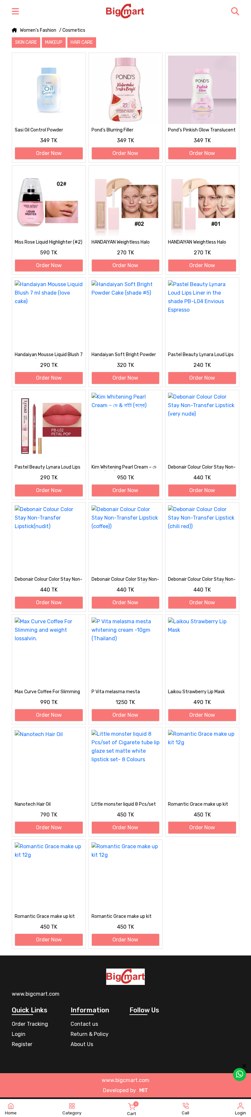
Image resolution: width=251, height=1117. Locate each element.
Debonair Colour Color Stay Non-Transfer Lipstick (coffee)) (125, 579)
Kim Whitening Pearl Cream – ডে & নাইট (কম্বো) (124, 467)
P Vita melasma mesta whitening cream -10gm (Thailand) (117, 692)
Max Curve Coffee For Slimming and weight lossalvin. (47, 692)
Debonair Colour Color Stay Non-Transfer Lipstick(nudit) (48, 579)
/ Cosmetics (72, 30)
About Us (82, 1044)
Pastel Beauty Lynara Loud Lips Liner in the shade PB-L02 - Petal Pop (47, 467)
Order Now (49, 153)
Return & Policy (90, 1034)
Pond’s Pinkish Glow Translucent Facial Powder (202, 130)
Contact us (84, 1024)
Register (22, 1044)
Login (18, 1034)
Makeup (53, 42)
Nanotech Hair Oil (33, 804)
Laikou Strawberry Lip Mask (196, 692)
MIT (143, 1090)
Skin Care (26, 42)
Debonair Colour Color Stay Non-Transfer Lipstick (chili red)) (202, 579)
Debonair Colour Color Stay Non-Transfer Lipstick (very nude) (202, 467)
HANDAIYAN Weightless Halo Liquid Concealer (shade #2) (121, 242)
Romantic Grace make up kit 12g (198, 804)
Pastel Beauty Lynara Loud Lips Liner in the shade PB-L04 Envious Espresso (201, 355)
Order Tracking (30, 1024)
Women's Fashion (38, 30)
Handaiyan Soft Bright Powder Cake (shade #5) (124, 355)
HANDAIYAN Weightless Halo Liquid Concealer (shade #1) (197, 242)
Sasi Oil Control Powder (39, 130)
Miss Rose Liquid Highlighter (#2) (48, 242)
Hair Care (82, 42)
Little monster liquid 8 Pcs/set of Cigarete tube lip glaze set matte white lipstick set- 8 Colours (124, 804)
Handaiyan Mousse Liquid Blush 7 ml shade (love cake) (49, 355)
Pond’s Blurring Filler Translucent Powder (113, 130)
